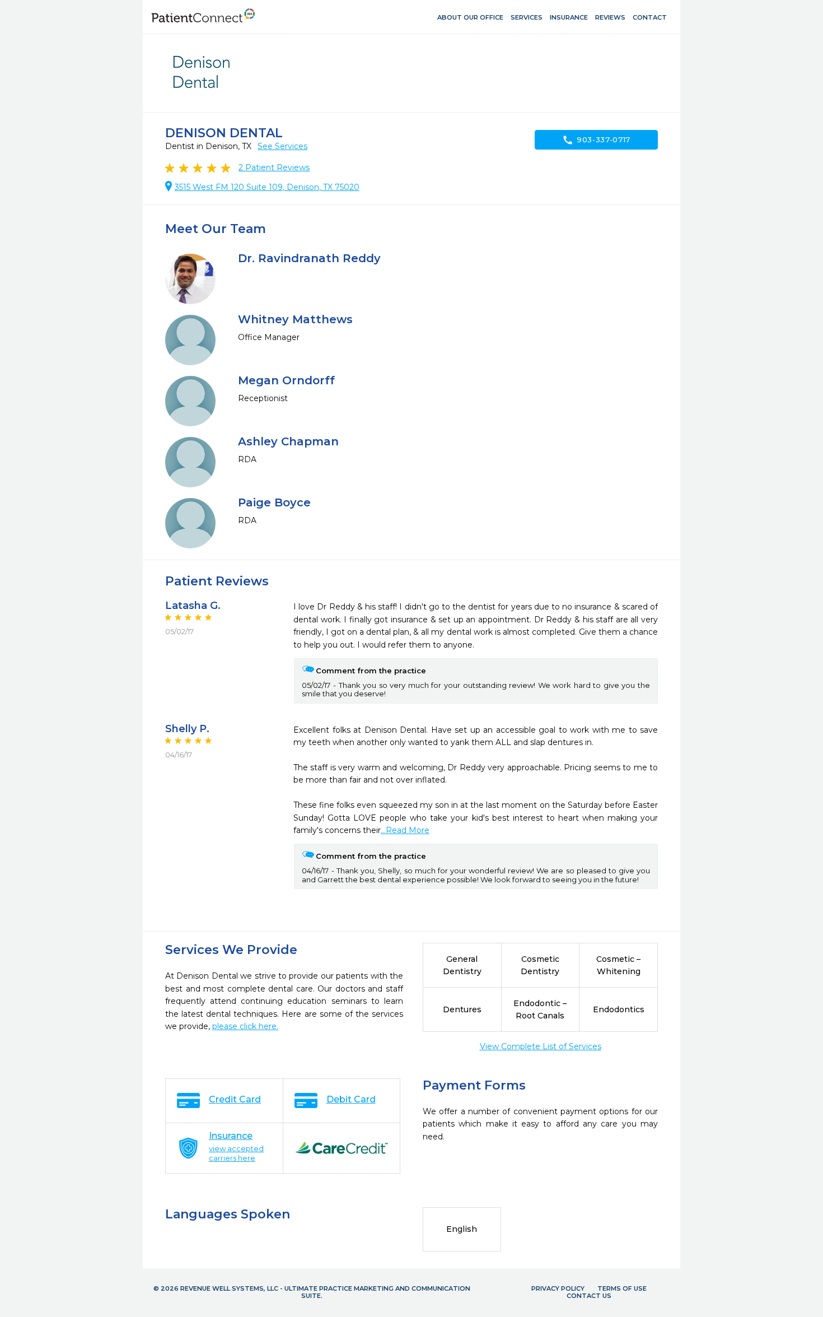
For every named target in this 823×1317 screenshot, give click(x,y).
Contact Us (589, 1296)
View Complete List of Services (540, 1046)
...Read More (405, 830)
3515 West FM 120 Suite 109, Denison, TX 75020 (267, 187)
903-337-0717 (596, 140)
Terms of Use (622, 1288)
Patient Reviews (274, 167)
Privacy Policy (557, 1288)
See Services (282, 146)
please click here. (245, 1026)
